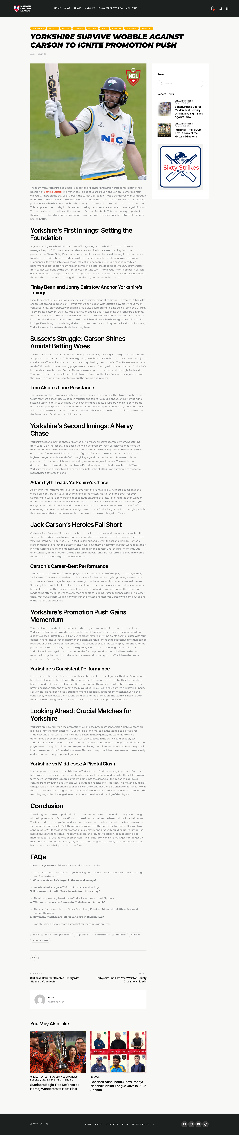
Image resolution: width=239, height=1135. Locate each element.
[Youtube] (198, 1124)
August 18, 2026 (182, 103)
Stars (57, 1080)
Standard (131, 28)
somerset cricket (102, 935)
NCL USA (92, 28)
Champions (38, 28)
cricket (36, 935)
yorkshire (135, 935)
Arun (51, 997)
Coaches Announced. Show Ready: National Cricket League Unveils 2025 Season (118, 1086)
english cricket (82, 935)
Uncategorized (184, 100)
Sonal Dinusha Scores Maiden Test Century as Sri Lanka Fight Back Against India (189, 112)
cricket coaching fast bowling (57, 935)
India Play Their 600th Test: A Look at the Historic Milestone (188, 133)
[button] (34, 958)
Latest (65, 28)
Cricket (53, 28)
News (104, 28)
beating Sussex (53, 191)
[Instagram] (191, 1124)
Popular (116, 28)
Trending (146, 28)
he (104, 872)
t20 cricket (120, 935)
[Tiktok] (205, 1124)
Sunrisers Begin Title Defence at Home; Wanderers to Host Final (54, 1087)
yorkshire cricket (40, 940)
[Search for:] (180, 83)
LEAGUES (79, 28)
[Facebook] (184, 1124)
